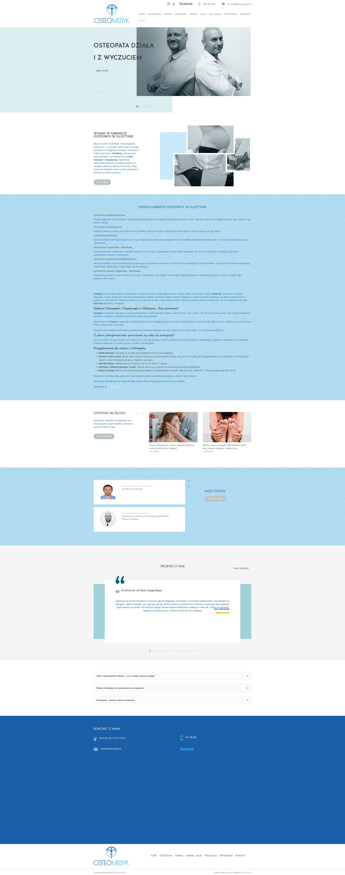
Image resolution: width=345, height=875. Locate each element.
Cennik (194, 15)
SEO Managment (245, 873)
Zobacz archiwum (104, 436)
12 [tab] (187, 651)
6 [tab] (167, 651)
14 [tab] (194, 651)
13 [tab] (190, 651)
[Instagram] (168, 4)
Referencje (231, 15)
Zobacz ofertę (102, 71)
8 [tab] (174, 651)
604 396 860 (209, 4)
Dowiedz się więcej (215, 499)
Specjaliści (215, 15)
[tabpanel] (172, 617)
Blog (203, 15)
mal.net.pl (229, 873)
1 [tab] (150, 651)
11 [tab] (184, 651)
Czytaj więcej (102, 182)
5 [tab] (164, 651)
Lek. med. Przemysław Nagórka (137, 486)
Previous (137, 413)
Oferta (168, 15)
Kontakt (245, 15)
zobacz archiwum (241, 568)
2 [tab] (153, 651)
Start (142, 15)
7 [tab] (170, 651)
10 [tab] (180, 651)
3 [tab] (157, 651)
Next (142, 413)
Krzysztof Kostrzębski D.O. (135, 513)
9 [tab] (177, 651)
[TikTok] (174, 4)
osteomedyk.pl (121, 873)
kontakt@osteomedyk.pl (111, 749)
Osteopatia (154, 15)
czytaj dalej (154, 452)
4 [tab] (160, 651)
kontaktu (115, 387)
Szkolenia (181, 15)
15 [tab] (197, 651)
